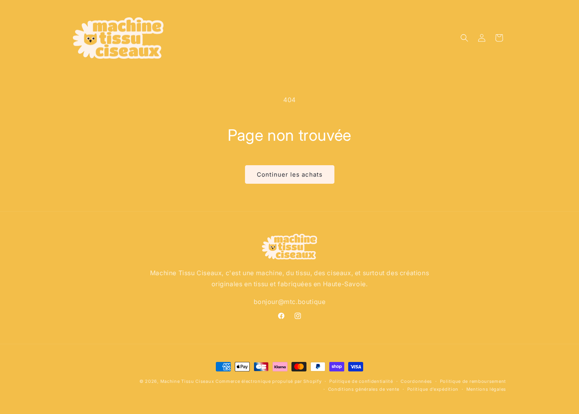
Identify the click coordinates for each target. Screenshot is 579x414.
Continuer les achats (290, 174)
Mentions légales (486, 389)
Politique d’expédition (432, 389)
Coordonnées (416, 381)
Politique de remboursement (473, 381)
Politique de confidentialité (361, 381)
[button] (464, 38)
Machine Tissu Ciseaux (187, 381)
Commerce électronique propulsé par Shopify (268, 381)
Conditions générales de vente (363, 389)
